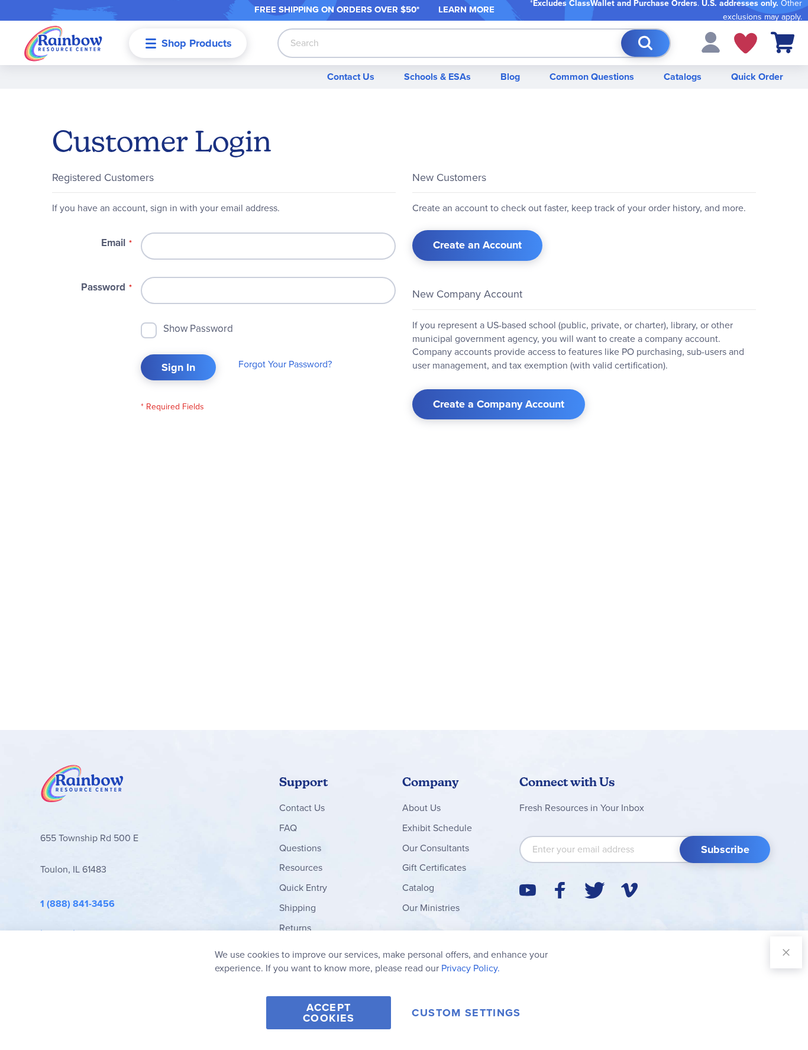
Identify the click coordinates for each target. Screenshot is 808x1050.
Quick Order (757, 76)
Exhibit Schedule (437, 828)
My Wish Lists (745, 43)
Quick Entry (303, 887)
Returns (295, 928)
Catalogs (683, 76)
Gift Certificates (434, 867)
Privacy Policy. (470, 968)
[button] (710, 42)
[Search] (645, 43)
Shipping (297, 908)
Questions (300, 848)
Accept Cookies (328, 1013)
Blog (510, 76)
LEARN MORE (466, 9)
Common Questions (592, 76)
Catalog (418, 887)
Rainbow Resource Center (82, 787)
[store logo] (63, 43)
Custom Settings (466, 1012)
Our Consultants (435, 848)
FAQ (288, 828)
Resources (300, 867)
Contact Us (350, 76)
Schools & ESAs (437, 76)
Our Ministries (431, 908)
